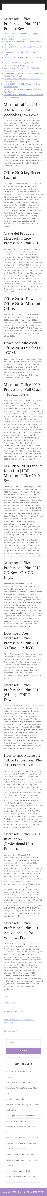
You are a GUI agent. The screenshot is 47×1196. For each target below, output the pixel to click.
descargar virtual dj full (16, 1121)
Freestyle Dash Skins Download (20, 1116)
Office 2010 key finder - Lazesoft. (17, 39)
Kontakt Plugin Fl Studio (15, 1011)
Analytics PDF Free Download (19, 1154)
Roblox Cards (10, 1003)
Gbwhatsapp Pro (11, 1031)
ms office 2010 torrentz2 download (22, 1138)
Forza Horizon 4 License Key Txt (21, 1082)
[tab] (13, 8)
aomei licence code (15, 1099)
